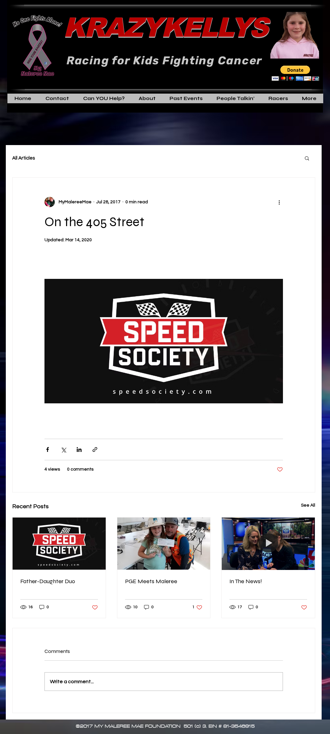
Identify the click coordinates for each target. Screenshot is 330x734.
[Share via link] (95, 449)
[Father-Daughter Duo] (59, 544)
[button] (295, 73)
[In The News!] (268, 544)
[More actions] (279, 202)
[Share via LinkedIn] (79, 449)
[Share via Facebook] (47, 449)
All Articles (23, 158)
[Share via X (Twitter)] (63, 449)
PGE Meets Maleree (151, 581)
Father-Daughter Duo (47, 581)
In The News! (245, 581)
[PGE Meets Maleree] (163, 544)
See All (308, 505)
